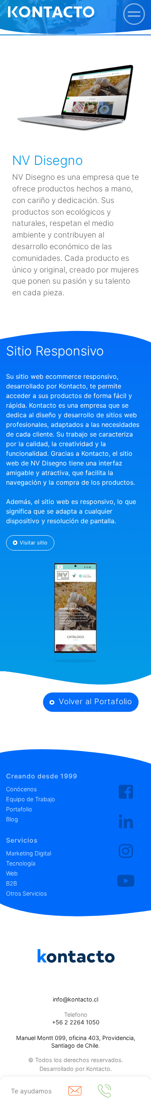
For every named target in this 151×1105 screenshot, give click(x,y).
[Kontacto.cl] (126, 792)
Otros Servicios (26, 893)
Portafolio (19, 809)
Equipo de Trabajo (30, 799)
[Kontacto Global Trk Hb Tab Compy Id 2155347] (126, 822)
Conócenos (21, 789)
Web (12, 873)
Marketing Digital (28, 853)
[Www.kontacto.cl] (51, 11)
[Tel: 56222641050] (106, 1091)
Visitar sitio (34, 543)
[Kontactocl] (126, 851)
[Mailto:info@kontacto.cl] (77, 1091)
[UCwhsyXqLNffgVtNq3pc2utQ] (126, 881)
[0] (134, 14)
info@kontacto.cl (75, 999)
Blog (12, 819)
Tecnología (20, 863)
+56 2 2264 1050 (75, 1022)
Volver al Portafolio (94, 701)
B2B (11, 883)
